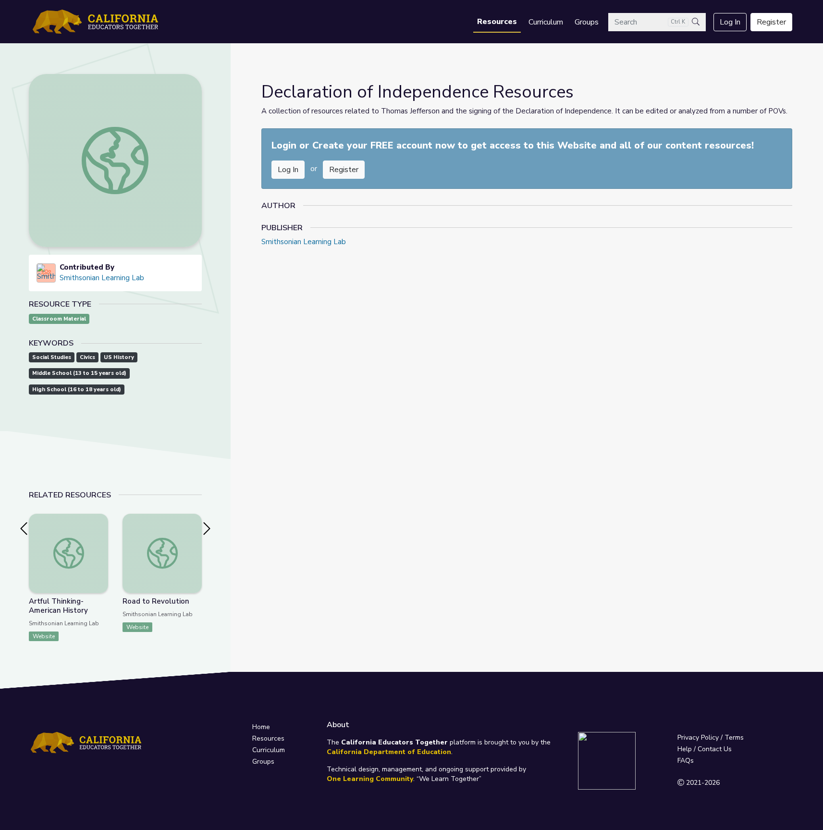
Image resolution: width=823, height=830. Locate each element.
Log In (730, 22)
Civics (87, 357)
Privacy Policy (698, 737)
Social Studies (51, 357)
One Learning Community (370, 778)
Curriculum (545, 22)
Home (261, 726)
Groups (587, 22)
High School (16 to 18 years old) (76, 389)
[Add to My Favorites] (100, 520)
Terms (734, 737)
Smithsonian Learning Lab (102, 278)
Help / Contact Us (704, 749)
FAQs (685, 760)
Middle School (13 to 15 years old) (79, 373)
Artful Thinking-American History (58, 605)
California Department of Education (389, 751)
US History (119, 357)
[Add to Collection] (100, 534)
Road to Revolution (156, 601)
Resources (497, 21)
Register (771, 22)
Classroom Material (59, 318)
